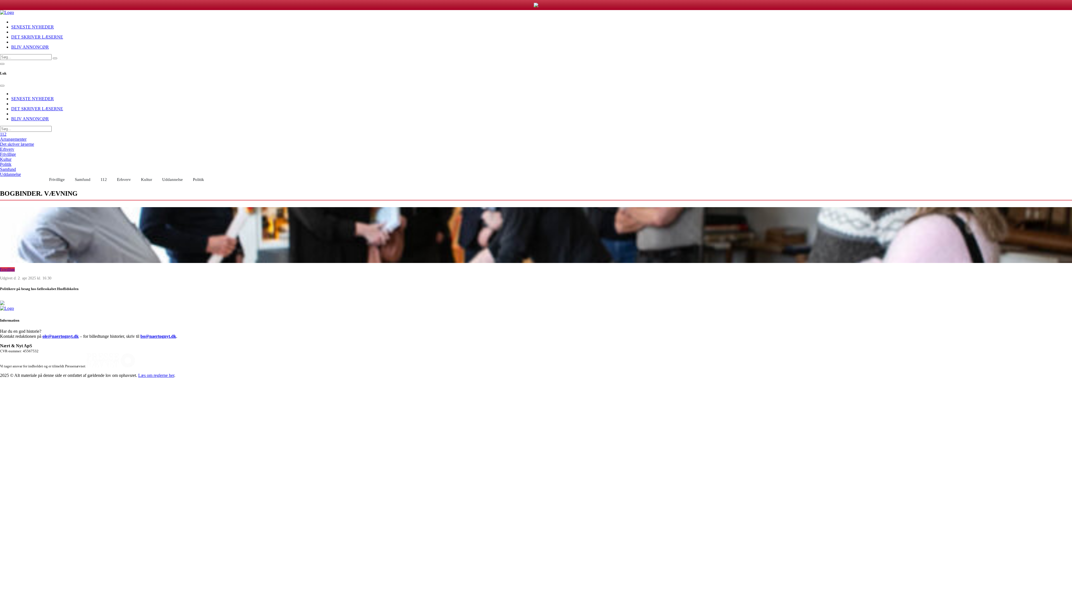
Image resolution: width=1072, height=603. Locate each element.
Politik (5, 164)
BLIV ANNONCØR (30, 47)
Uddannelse (10, 174)
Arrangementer (13, 139)
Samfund (8, 169)
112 (3, 134)
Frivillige (8, 154)
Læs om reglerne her (156, 375)
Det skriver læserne (17, 144)
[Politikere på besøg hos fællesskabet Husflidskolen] (536, 235)
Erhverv (7, 149)
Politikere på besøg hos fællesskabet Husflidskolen (39, 289)
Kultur (5, 159)
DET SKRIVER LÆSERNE (37, 37)
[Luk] (2, 86)
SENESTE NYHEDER (32, 27)
